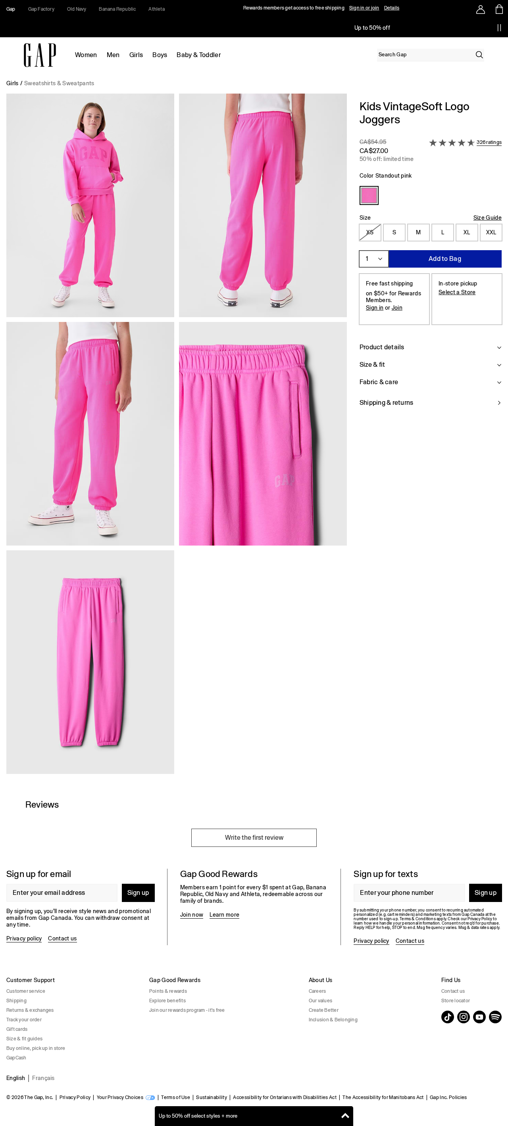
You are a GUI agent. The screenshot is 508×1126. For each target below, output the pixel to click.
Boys (159, 55)
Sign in (374, 307)
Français (43, 1078)
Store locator (455, 1000)
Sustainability (211, 1097)
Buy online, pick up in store (35, 1048)
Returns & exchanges (30, 1010)
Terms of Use (175, 1097)
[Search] (479, 54)
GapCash (16, 1058)
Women (86, 55)
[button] (176, 437)
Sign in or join (364, 8)
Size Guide (487, 217)
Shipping (16, 1000)
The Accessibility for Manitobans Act (383, 1097)
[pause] (499, 27)
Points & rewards (168, 991)
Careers (317, 991)
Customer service (25, 991)
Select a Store (457, 292)
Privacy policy (24, 938)
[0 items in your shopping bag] (499, 9)
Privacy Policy (75, 1097)
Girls (136, 55)
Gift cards (16, 1029)
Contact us (62, 938)
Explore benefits (167, 1000)
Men (113, 55)
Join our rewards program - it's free (187, 1010)
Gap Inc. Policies (448, 1097)
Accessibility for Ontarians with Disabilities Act (285, 1097)
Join (397, 307)
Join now (192, 915)
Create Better (324, 1010)
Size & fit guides (24, 1039)
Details (392, 8)
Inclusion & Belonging (333, 1020)
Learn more (224, 915)
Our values (320, 1000)
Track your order (24, 1020)
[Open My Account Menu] (480, 9)
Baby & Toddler (198, 55)
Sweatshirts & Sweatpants (59, 83)
